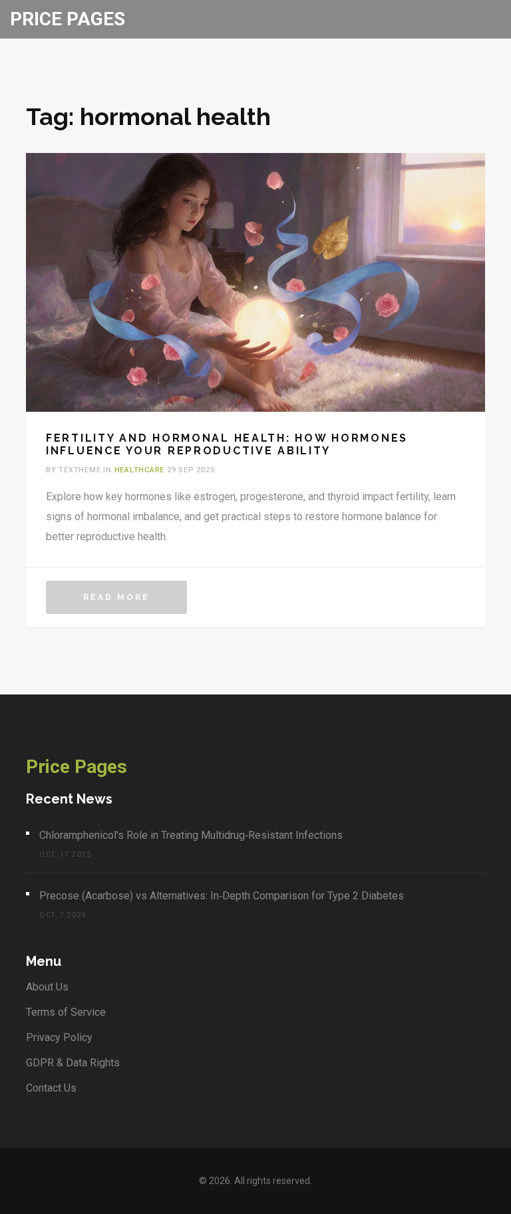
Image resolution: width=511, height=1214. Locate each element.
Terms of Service (66, 1012)
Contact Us (51, 1088)
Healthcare (139, 470)
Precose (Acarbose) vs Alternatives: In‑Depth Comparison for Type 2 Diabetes (221, 895)
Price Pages (67, 19)
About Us (47, 987)
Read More (116, 597)
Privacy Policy (59, 1037)
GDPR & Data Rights (73, 1062)
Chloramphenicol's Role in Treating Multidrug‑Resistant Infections (191, 835)
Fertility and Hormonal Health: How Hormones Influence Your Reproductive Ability (227, 444)
